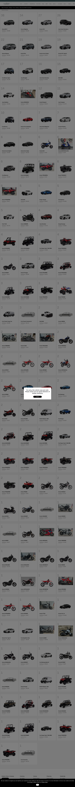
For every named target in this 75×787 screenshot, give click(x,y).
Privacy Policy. (44, 782)
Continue (37, 396)
